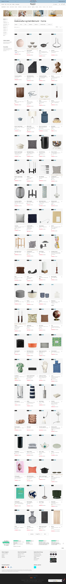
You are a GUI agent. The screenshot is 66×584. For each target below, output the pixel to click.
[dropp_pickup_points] (35, 567)
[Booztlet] (33, 4)
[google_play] (53, 559)
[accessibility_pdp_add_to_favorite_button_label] (25, 51)
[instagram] (53, 554)
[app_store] (53, 561)
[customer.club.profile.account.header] (59, 4)
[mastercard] (5, 567)
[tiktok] (56, 554)
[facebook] (51, 554)
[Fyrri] (15, 1)
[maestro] (8, 567)
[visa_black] (3, 567)
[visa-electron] (11, 567)
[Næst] (51, 1)
